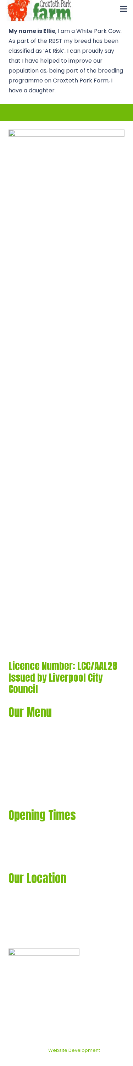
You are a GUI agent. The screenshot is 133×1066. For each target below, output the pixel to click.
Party (16, 761)
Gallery (19, 744)
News (16, 777)
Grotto (18, 794)
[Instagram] (54, 936)
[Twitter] (25, 935)
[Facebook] (11, 935)
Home (17, 728)
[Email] (40, 935)
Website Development (74, 1050)
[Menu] (124, 9)
